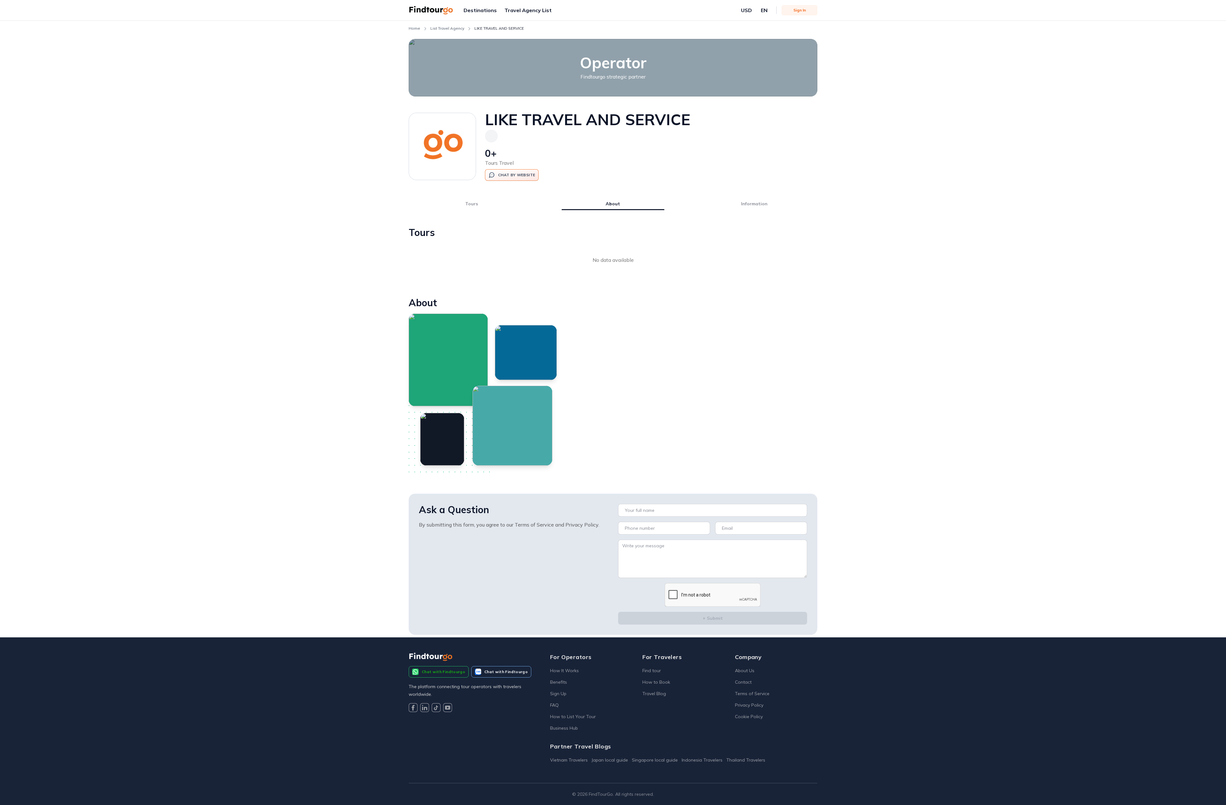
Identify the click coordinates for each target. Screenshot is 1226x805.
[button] (480, 10)
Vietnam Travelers (569, 760)
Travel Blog (654, 693)
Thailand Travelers (745, 760)
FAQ (554, 705)
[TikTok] (436, 708)
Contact (743, 682)
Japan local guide (610, 760)
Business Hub (564, 728)
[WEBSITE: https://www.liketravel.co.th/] (491, 136)
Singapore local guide (655, 760)
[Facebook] (413, 708)
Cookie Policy (749, 716)
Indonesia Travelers (702, 760)
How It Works (564, 670)
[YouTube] (447, 708)
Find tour (651, 670)
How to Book (656, 682)
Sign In (799, 10)
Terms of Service (752, 693)
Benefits (558, 682)
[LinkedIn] (424, 708)
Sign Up (558, 693)
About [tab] (613, 204)
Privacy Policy (749, 705)
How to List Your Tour (573, 716)
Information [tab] (754, 204)
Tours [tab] (471, 204)
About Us (744, 670)
